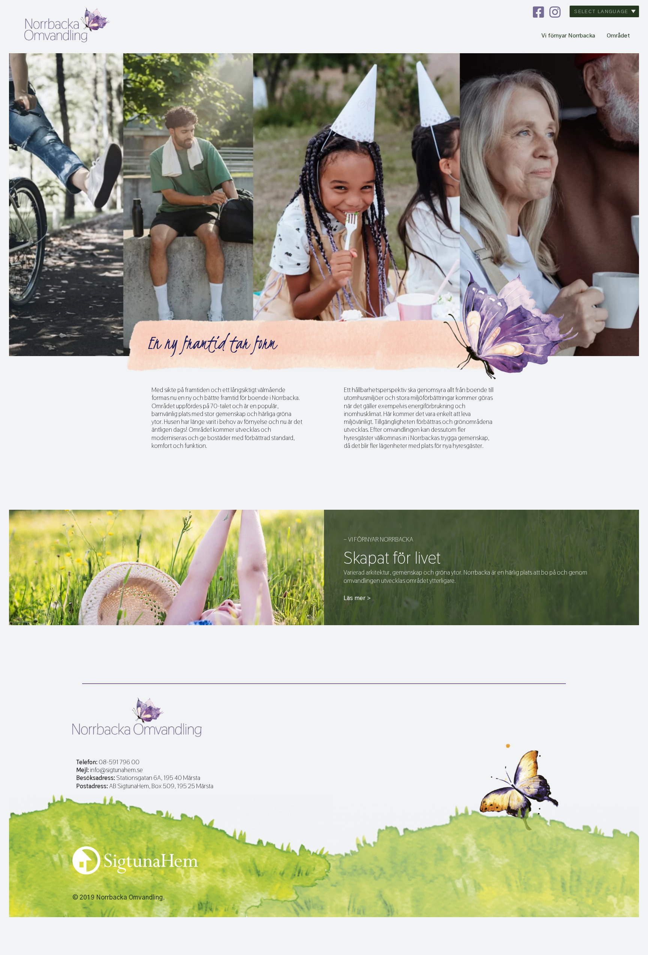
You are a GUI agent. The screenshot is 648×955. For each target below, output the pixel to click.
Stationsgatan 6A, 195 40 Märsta (158, 778)
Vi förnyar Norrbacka (568, 36)
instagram (555, 12)
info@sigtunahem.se (116, 770)
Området (618, 36)
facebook (538, 12)
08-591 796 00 (119, 762)
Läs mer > (357, 598)
